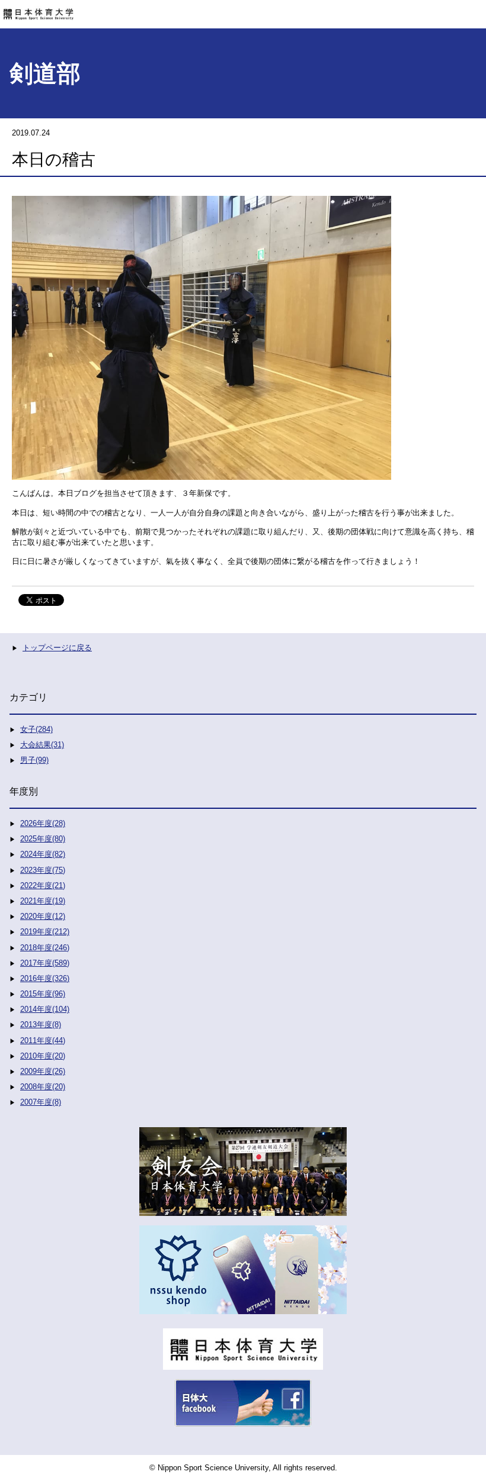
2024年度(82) (42, 854)
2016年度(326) (44, 978)
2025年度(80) (42, 838)
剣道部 (45, 73)
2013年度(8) (40, 1024)
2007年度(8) (40, 1102)
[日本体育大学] (243, 10)
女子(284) (36, 729)
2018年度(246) (44, 947)
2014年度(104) (44, 1009)
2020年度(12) (42, 916)
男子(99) (34, 760)
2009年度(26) (42, 1071)
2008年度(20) (42, 1086)
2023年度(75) (42, 870)
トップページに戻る (57, 647)
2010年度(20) (42, 1055)
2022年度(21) (42, 885)
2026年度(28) (42, 823)
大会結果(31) (42, 744)
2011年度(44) (42, 1040)
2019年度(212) (44, 931)
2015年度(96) (42, 993)
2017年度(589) (44, 963)
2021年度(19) (42, 900)
